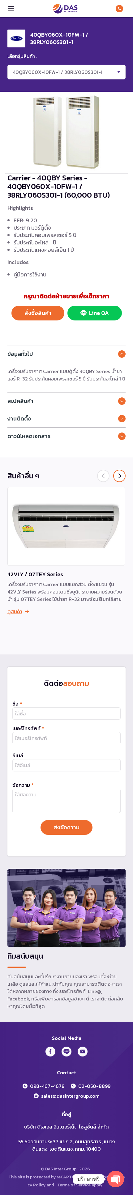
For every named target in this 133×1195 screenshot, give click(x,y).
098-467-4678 (121, 8)
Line (66, 1051)
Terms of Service (74, 1185)
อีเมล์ (17, 755)
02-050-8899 (94, 1086)
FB (50, 1051)
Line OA (99, 313)
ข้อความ (23, 785)
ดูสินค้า (14, 611)
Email (83, 1051)
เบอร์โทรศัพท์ (28, 728)
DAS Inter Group (65, 9)
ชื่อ (17, 703)
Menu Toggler (11, 8)
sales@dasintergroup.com (70, 1096)
